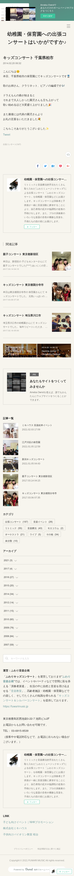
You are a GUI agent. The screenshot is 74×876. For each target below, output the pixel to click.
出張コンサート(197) (12, 144)
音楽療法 (35, 528)
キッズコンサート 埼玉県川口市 (22, 315)
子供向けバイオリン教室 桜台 (20, 834)
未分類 (11, 540)
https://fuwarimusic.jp (15, 706)
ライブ (35, 534)
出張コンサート (16, 521)
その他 (52, 534)
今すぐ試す (48, 16)
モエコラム (55, 528)
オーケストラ (14, 534)
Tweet (6, 134)
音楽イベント (43, 521)
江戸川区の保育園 (31, 442)
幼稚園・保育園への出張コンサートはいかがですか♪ (37, 38)
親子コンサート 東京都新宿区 (20, 254)
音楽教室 (16, 691)
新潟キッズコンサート (33, 459)
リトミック (13, 528)
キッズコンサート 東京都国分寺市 (23, 284)
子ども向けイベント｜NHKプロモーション (28, 822)
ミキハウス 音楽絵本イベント (37, 425)
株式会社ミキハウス (15, 828)
